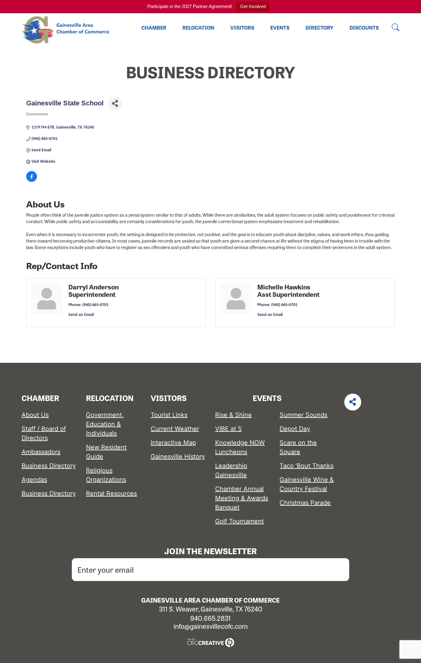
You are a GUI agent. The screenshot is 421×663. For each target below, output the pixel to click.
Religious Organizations (106, 475)
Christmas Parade (305, 502)
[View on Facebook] (31, 180)
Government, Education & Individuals (105, 424)
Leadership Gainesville (231, 470)
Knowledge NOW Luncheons (240, 447)
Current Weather (175, 428)
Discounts (364, 27)
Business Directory (49, 465)
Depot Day (295, 428)
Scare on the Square (298, 447)
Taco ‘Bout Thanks (306, 465)
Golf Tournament (239, 521)
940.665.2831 (210, 618)
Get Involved (253, 6)
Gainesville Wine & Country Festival (307, 484)
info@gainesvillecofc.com (211, 626)
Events (279, 27)
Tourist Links (169, 415)
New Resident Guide (106, 452)
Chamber (153, 27)
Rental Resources (111, 493)
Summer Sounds (303, 415)
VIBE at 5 (228, 428)
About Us (35, 415)
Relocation (198, 27)
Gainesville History (178, 456)
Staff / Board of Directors (44, 433)
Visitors (242, 27)
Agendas (34, 479)
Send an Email (81, 315)
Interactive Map (173, 442)
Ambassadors (41, 452)
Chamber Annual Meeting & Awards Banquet (241, 498)
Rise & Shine (233, 415)
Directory (319, 27)
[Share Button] (115, 103)
